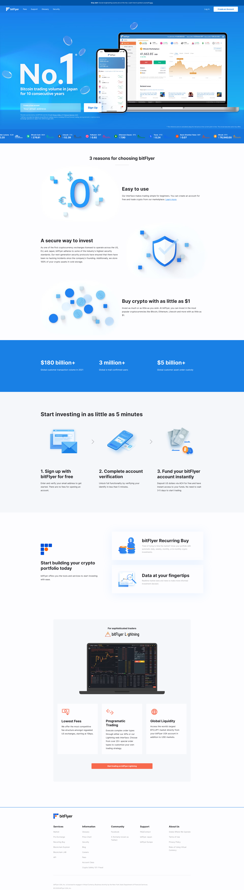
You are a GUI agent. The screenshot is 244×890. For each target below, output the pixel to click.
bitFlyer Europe (146, 842)
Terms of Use (174, 837)
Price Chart (87, 837)
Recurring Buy (59, 842)
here (151, 3)
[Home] (12, 9)
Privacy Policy (57, 115)
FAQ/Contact (145, 832)
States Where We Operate (179, 832)
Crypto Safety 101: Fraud (92, 867)
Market (56, 832)
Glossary (85, 832)
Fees (84, 857)
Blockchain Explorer (61, 847)
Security (85, 842)
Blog (84, 847)
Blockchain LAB (59, 852)
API (54, 857)
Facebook (115, 832)
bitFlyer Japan (146, 837)
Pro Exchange (59, 837)
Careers (85, 852)
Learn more (170, 199)
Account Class (88, 862)
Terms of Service (69, 115)
